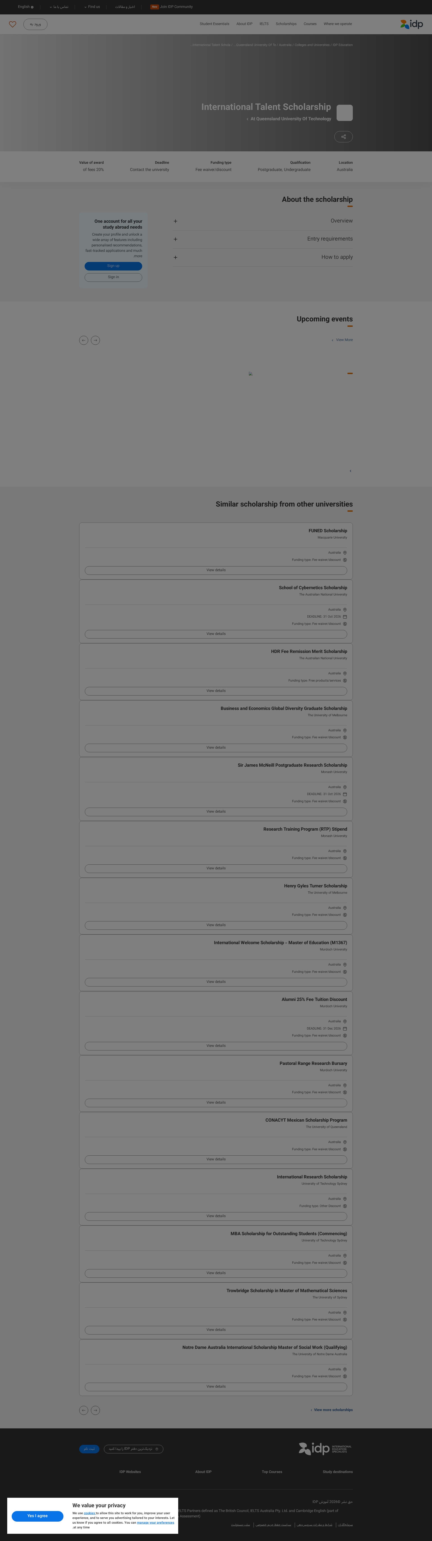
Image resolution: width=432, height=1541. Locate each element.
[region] (92, 1516)
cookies (90, 1513)
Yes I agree (37, 1516)
